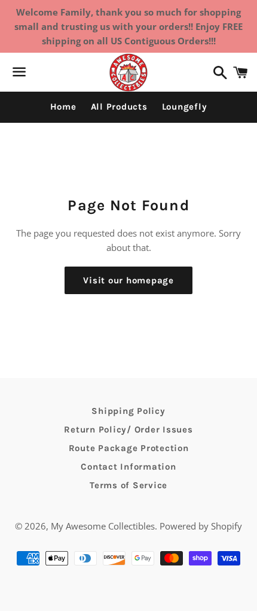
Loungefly (184, 106)
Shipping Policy (128, 411)
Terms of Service (128, 485)
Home (63, 106)
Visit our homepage (128, 280)
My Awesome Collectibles (103, 526)
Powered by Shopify (201, 526)
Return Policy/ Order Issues (128, 429)
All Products (119, 106)
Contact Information (128, 466)
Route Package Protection (129, 448)
